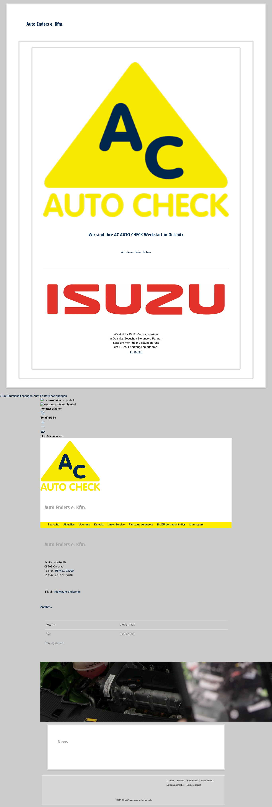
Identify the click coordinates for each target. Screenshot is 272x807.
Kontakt (99, 524)
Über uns (84, 524)
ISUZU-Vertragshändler (171, 524)
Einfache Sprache (175, 785)
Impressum (192, 780)
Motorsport (196, 524)
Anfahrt (180, 780)
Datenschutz (207, 780)
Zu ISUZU (136, 352)
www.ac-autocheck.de (141, 800)
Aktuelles (69, 524)
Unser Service (116, 524)
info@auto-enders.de (67, 591)
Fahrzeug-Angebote (141, 524)
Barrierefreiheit (194, 785)
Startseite (53, 524)
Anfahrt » (46, 606)
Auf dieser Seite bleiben (136, 252)
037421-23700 (64, 570)
